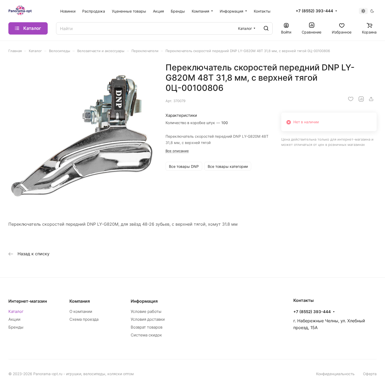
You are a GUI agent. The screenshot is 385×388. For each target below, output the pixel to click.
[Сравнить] (361, 99)
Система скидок (146, 334)
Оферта (370, 374)
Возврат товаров (146, 327)
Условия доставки (148, 319)
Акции (14, 319)
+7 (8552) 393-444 (314, 11)
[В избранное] (350, 99)
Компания (79, 301)
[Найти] (266, 28)
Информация (144, 301)
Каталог (16, 311)
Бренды (15, 327)
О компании (80, 311)
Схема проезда (83, 319)
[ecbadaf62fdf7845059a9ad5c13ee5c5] (81, 135)
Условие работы (146, 311)
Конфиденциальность (335, 374)
